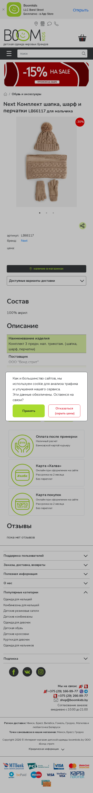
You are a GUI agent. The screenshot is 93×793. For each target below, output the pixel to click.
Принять (28, 411)
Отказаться (65, 410)
